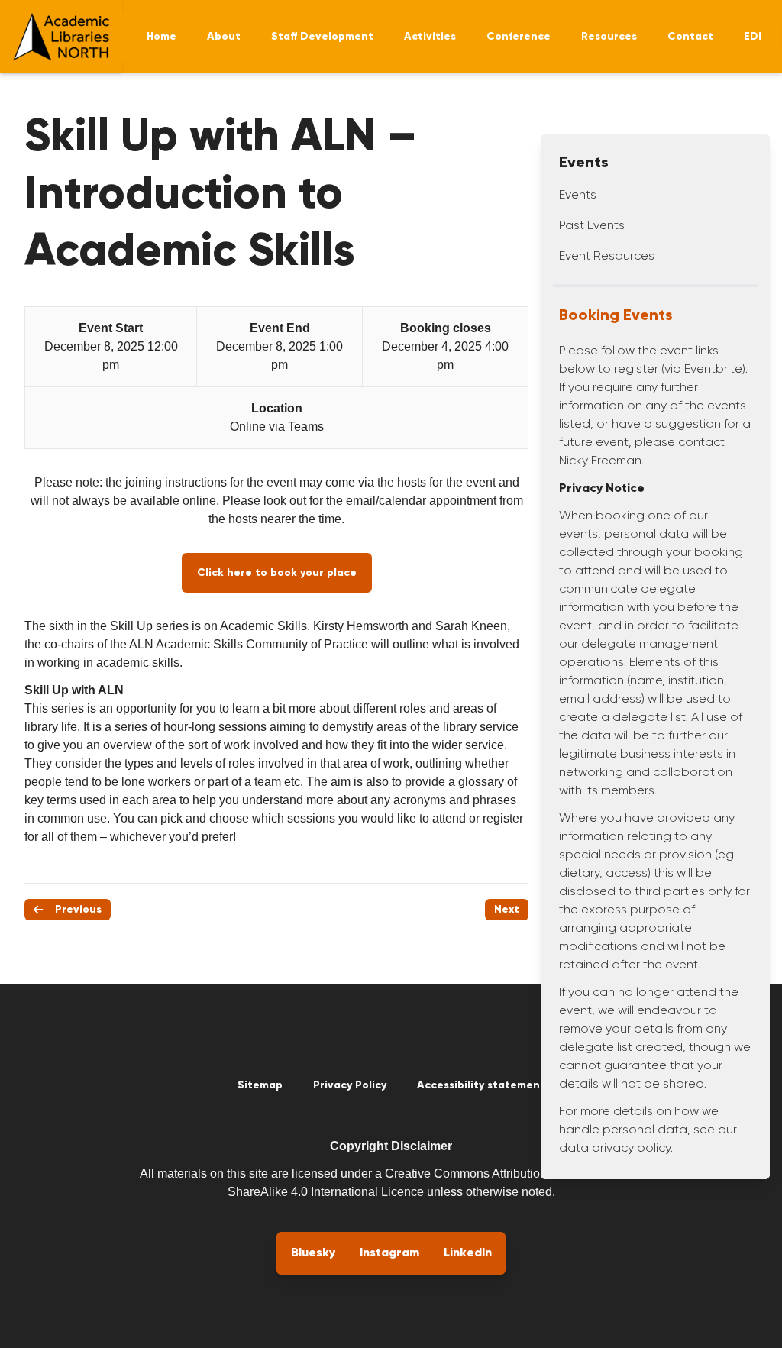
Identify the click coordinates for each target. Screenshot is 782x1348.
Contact (690, 36)
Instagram (389, 1253)
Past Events (592, 226)
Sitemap (260, 1085)
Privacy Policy (349, 1085)
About (224, 36)
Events (577, 195)
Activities (430, 36)
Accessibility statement (481, 1085)
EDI (752, 36)
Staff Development (322, 36)
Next (506, 909)
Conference (518, 36)
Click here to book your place (277, 572)
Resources (609, 36)
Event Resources (606, 257)
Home (161, 36)
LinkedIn (468, 1253)
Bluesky (313, 1253)
